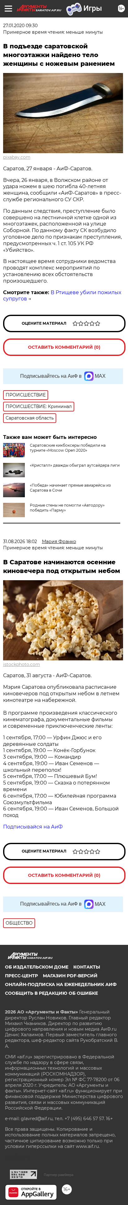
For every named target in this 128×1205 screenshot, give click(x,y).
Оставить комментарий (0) (64, 347)
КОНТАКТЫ (86, 967)
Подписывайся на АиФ (33, 827)
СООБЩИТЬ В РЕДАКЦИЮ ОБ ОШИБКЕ (51, 993)
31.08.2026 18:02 (20, 541)
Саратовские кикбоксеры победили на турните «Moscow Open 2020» (68, 448)
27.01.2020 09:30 (20, 25)
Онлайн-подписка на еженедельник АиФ (61, 984)
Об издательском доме (36, 967)
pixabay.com (16, 157)
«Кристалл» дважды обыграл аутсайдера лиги (75, 465)
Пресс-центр (21, 976)
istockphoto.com (21, 664)
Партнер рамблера (58, 1175)
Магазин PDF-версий (70, 976)
